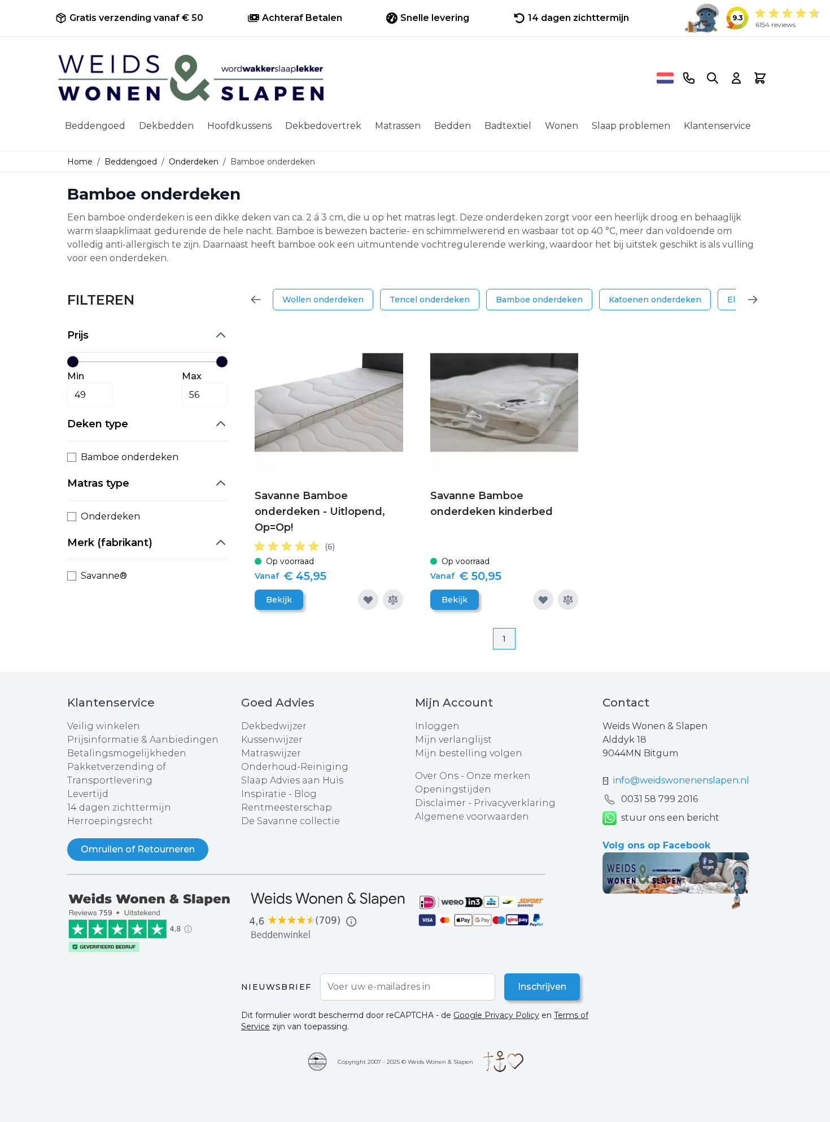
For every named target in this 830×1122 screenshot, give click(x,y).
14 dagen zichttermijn (119, 807)
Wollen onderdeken (323, 299)
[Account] (736, 78)
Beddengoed (95, 125)
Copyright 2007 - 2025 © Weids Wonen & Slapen (405, 1061)
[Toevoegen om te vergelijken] (393, 600)
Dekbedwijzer (274, 726)
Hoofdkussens (239, 125)
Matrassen (398, 125)
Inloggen (437, 726)
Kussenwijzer (272, 739)
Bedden (452, 125)
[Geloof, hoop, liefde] (503, 1061)
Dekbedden (166, 125)
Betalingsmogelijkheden (126, 753)
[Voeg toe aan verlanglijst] (368, 600)
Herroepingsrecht (110, 821)
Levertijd (87, 794)
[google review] (328, 916)
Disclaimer (441, 803)
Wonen (561, 125)
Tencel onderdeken (430, 299)
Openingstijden (453, 789)
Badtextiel (507, 125)
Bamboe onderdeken (539, 299)
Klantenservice (717, 125)
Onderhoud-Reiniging (294, 766)
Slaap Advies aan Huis (292, 780)
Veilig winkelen (103, 726)
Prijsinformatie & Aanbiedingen (143, 739)
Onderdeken (194, 162)
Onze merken (498, 775)
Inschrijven (542, 986)
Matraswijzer (271, 753)
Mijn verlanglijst (453, 739)
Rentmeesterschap (286, 807)
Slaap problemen (631, 125)
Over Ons (436, 775)
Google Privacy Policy (496, 1015)
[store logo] (353, 78)
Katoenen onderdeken (655, 299)
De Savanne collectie (290, 821)
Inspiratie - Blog (279, 794)
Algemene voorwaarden (472, 816)
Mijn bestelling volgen (468, 753)
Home (80, 162)
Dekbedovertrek (323, 125)
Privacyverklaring (515, 803)
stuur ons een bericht (670, 817)
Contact (625, 702)
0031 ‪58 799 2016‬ (659, 799)
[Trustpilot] (154, 922)
